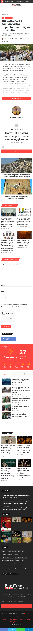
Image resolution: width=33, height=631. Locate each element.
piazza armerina (18, 566)
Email (3, 291)
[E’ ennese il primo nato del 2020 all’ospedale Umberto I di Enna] (6, 407)
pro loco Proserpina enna (17, 568)
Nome (3, 285)
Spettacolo (10, 17)
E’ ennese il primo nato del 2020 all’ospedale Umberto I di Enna (21, 406)
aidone (3, 551)
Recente (16, 374)
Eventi (6, 17)
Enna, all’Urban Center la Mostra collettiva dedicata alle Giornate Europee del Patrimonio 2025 (24, 221)
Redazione (15, 619)
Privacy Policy (13, 622)
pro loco (26, 566)
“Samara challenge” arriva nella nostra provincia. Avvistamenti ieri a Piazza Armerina (20, 415)
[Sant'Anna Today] (16, 5)
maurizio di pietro (6, 563)
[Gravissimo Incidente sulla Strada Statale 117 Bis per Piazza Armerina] (6, 381)
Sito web (3, 298)
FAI (22, 560)
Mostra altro (16, 98)
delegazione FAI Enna (7, 557)
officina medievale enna (18, 563)
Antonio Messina (8, 38)
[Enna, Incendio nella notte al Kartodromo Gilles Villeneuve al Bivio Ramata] (6, 540)
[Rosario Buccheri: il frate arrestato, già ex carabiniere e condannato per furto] (6, 399)
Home (4, 14)
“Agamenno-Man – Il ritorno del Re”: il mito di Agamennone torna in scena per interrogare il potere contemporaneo (24, 473)
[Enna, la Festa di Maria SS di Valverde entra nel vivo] (16, 540)
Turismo (27, 568)
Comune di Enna (18, 554)
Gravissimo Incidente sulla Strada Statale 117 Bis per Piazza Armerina (20, 380)
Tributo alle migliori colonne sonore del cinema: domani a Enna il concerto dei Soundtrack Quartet (23, 449)
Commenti (27, 374)
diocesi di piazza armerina (21, 557)
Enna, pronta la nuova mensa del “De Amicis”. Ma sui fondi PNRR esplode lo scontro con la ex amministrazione (8, 450)
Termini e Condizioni (25, 619)
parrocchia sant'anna (7, 566)
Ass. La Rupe (21, 551)
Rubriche (9, 619)
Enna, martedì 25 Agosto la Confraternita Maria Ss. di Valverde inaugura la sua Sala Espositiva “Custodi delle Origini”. (7, 474)
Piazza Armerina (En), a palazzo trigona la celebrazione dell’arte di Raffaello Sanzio (24, 243)
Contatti (21, 622)
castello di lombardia (7, 554)
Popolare (5, 374)
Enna (8, 14)
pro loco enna (5, 568)
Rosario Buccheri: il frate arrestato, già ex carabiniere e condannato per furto (21, 398)
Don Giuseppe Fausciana (8, 560)
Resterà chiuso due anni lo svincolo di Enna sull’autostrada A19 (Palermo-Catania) (21, 389)
